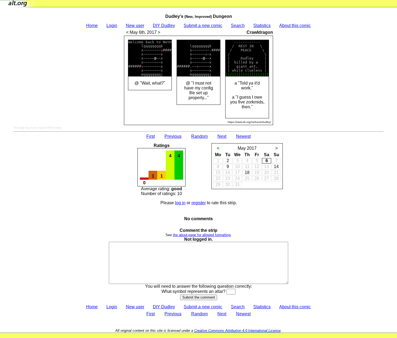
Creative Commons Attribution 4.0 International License (237, 331)
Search (238, 25)
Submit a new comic (203, 25)
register (198, 202)
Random (199, 136)
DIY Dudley (164, 25)
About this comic (295, 25)
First (150, 136)
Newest (243, 136)
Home (92, 25)
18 (247, 172)
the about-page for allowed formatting (202, 235)
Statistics (262, 25)
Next (221, 136)
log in (180, 202)
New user (135, 25)
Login (111, 25)
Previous (172, 136)
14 (276, 166)
